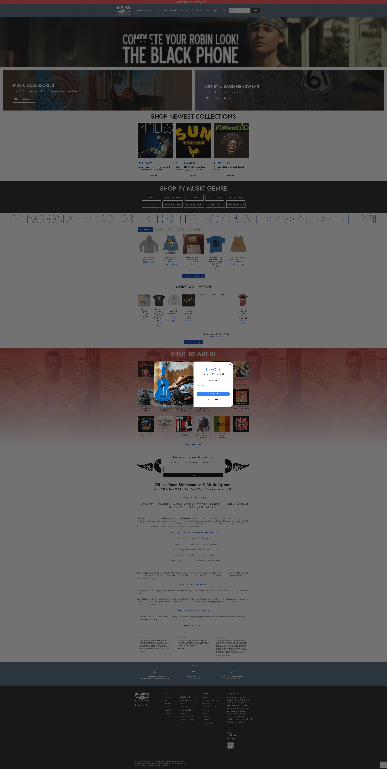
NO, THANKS (213, 400)
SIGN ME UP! (213, 394)
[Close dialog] (230, 364)
